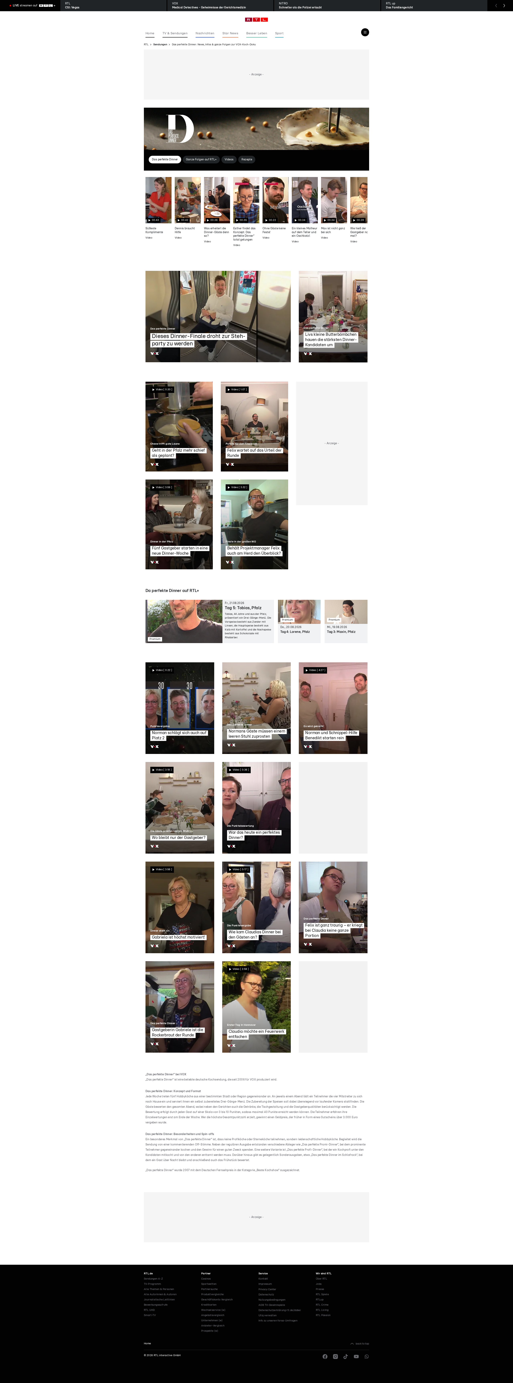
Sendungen (160, 44)
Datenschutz (266, 1294)
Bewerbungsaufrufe (156, 1305)
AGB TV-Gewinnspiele (272, 1305)
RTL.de (148, 1273)
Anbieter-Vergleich (212, 1325)
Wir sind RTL (324, 1273)
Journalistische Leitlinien (159, 1299)
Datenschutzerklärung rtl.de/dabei (280, 1310)
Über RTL (321, 1279)
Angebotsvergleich (212, 1315)
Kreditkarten (209, 1305)
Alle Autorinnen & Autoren (160, 1294)
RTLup (319, 1299)
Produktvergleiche (212, 1294)
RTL (146, 44)
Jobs (319, 1284)
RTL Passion (323, 1315)
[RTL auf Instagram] (335, 1356)
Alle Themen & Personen (159, 1289)
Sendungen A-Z (153, 1279)
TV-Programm (152, 1284)
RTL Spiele (322, 1294)
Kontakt (263, 1279)
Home (147, 1343)
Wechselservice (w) (213, 1310)
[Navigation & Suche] (365, 32)
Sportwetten (208, 1284)
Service (263, 1273)
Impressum (265, 1284)
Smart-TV (150, 1315)
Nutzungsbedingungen (272, 1300)
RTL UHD (149, 1310)
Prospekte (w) (209, 1331)
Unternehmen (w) (212, 1320)
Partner (206, 1273)
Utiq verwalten (268, 1315)
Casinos (206, 1279)
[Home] (256, 20)
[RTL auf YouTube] (356, 1356)
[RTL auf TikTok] (345, 1356)
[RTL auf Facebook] (325, 1356)
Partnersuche (209, 1289)
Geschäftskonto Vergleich (217, 1299)
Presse (320, 1289)
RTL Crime (322, 1305)
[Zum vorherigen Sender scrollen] (496, 6)
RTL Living (322, 1310)
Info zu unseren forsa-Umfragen (278, 1320)
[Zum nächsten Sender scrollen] (504, 6)
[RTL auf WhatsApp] (366, 1356)
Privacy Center (267, 1289)
